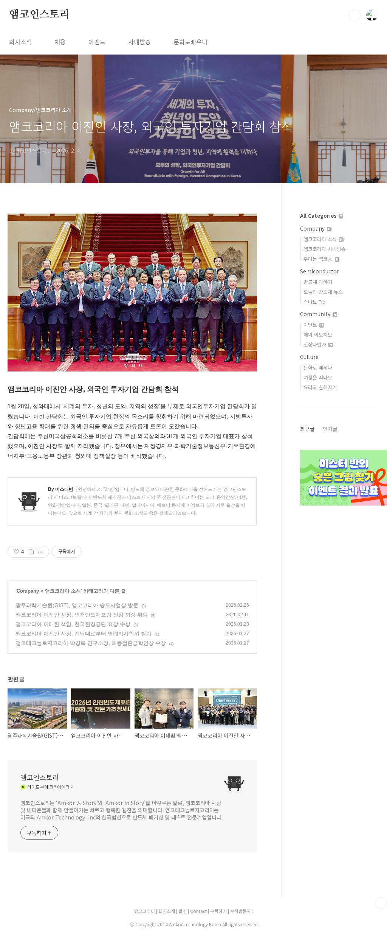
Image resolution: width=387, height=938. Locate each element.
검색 (354, 15)
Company (28, 591)
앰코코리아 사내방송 (324, 249)
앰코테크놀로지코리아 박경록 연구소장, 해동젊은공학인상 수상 (90, 643)
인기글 (330, 428)
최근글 (307, 428)
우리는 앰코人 (318, 258)
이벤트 (96, 41)
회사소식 (20, 41)
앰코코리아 (144, 911)
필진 (182, 911)
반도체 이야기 (317, 282)
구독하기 (219, 911)
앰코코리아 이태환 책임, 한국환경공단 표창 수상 (72, 624)
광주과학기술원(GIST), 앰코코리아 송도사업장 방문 (76, 605)
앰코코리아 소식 (63, 591)
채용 (60, 41)
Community (316, 314)
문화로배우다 (190, 41)
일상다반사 (315, 344)
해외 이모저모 (317, 334)
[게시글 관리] (40, 551)
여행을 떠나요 (317, 377)
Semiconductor (319, 271)
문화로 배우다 (317, 367)
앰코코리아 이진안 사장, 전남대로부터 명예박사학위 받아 (83, 634)
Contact (199, 911)
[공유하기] (31, 551)
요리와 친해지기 (320, 387)
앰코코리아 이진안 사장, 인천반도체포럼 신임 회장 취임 (81, 615)
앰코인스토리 (39, 14)
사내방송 (139, 41)
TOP (381, 903)
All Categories (319, 215)
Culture (309, 357)
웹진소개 (167, 911)
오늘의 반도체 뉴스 (323, 291)
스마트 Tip (314, 301)
